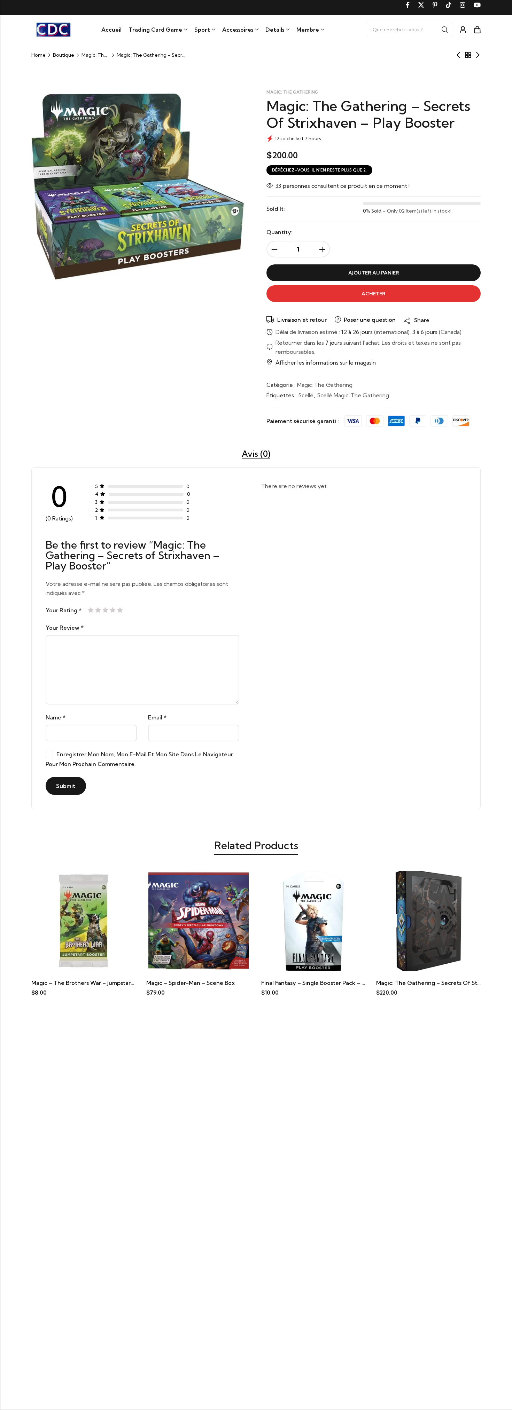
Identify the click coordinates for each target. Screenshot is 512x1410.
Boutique (63, 55)
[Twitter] (421, 5)
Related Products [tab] (256, 845)
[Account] (463, 30)
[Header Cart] (477, 29)
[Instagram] (462, 5)
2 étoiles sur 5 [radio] (98, 610)
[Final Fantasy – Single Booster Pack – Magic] (270, 921)
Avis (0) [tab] (256, 454)
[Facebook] (408, 5)
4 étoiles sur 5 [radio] (112, 610)
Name (55, 717)
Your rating (64, 610)
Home (38, 55)
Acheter (374, 293)
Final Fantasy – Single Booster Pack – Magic (276, 982)
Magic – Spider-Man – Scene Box (147, 982)
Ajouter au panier (373, 273)
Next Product (478, 55)
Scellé (305, 395)
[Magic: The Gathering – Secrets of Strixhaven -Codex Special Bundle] (385, 921)
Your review (65, 627)
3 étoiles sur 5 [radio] (105, 610)
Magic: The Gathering (95, 55)
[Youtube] (477, 5)
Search (444, 29)
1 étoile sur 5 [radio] (90, 610)
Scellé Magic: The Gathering (353, 395)
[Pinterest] (435, 5)
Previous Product (458, 55)
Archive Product (468, 55)
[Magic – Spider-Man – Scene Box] (155, 921)
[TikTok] (448, 5)
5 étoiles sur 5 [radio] (120, 610)
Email (157, 717)
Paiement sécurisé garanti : (302, 420)
